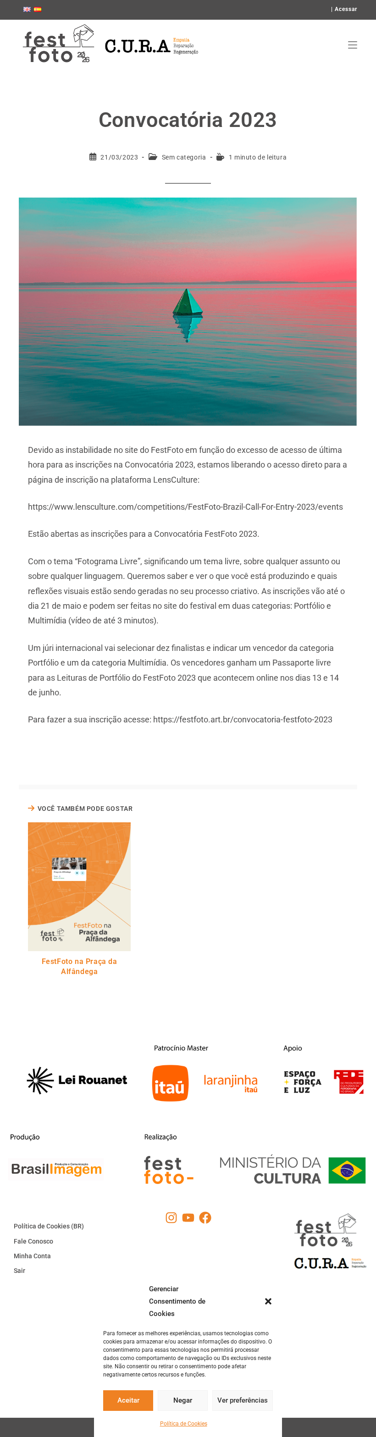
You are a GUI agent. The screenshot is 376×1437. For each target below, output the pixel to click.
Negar (182, 1400)
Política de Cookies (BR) (49, 1226)
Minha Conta (32, 1256)
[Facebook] (205, 1217)
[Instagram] (171, 1217)
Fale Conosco (33, 1241)
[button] (268, 1301)
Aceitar (128, 1400)
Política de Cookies (183, 1423)
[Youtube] (188, 1217)
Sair (19, 1270)
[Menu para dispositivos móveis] (352, 45)
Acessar (346, 9)
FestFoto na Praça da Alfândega (79, 966)
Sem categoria (184, 157)
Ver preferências (242, 1400)
